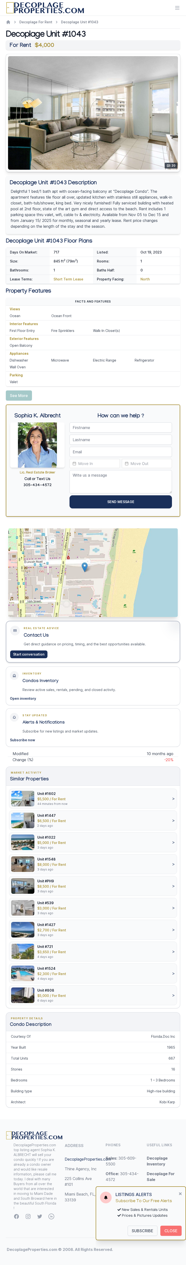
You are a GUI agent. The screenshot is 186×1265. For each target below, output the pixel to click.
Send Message (120, 502)
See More (19, 395)
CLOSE (171, 1230)
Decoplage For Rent (35, 22)
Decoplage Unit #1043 (79, 22)
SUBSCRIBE (142, 1230)
